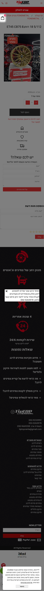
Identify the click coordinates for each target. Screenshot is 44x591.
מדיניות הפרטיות (26, 582)
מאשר (22, 586)
